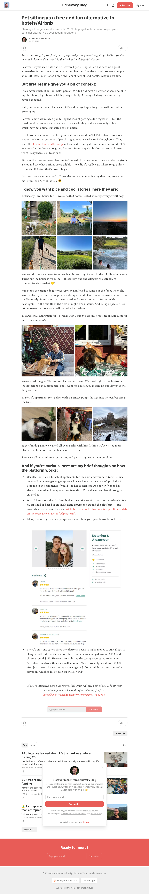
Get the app (89, 880)
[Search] (107, 5)
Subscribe (125, 5)
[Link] (17, 84)
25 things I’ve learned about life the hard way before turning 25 (56, 755)
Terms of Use (88, 810)
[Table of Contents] (3, 447)
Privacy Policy (96, 813)
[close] (102, 767)
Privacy (77, 873)
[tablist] (29, 745)
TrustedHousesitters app (48, 144)
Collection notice (98, 873)
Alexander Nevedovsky (39, 38)
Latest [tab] (33, 745)
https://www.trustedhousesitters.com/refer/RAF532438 (74, 695)
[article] (74, 762)
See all (27, 829)
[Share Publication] (113, 5)
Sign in (140, 5)
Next (118, 733)
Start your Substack (67, 880)
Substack (60, 887)
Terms (85, 873)
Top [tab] (25, 745)
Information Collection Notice (73, 813)
